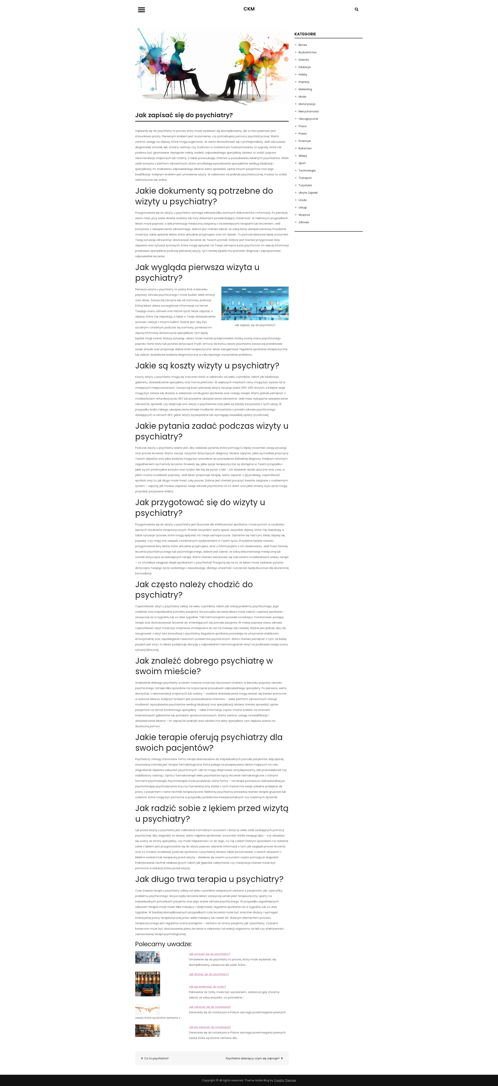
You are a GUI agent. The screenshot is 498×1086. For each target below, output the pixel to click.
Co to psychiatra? (156, 1058)
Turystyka (305, 185)
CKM (249, 9)
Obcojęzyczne (308, 119)
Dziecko (304, 60)
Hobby (303, 74)
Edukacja (305, 67)
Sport (302, 163)
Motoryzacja (307, 104)
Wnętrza (304, 215)
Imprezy (304, 82)
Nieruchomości (309, 111)
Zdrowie (304, 222)
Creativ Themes (285, 1080)
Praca (302, 126)
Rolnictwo (305, 148)
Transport (305, 178)
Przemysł (305, 141)
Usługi (303, 207)
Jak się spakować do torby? (207, 987)
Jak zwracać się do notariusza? (210, 1007)
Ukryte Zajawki (308, 193)
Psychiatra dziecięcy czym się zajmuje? (253, 1058)
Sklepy (303, 156)
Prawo (303, 134)
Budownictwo (308, 52)
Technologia (307, 170)
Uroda (303, 200)
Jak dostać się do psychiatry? (209, 974)
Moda (302, 97)
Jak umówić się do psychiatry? (209, 954)
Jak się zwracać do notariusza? (210, 1027)
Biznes (303, 45)
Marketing (305, 89)
